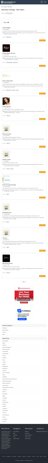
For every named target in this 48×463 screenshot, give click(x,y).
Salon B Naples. (5, 340)
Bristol (41, 456)
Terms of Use (27, 436)
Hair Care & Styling (5, 372)
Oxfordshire (4, 408)
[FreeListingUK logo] (8, 2)
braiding (4, 404)
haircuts (4, 417)
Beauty (3, 343)
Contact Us (27, 433)
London (3, 456)
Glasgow (19, 456)
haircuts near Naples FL (6, 347)
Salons (17, 90)
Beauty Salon (4, 368)
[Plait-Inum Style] (6, 129)
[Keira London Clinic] (6, 75)
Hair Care (13, 90)
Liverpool (33, 456)
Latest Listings (16, 438)
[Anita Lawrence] (6, 101)
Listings (5, 6)
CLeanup (4, 362)
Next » (24, 281)
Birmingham (8, 456)
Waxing (3, 364)
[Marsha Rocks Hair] (6, 258)
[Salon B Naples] (6, 22)
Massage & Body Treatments (7, 387)
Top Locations (16, 431)
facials (3, 374)
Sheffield (28, 456)
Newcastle (24, 456)
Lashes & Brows (5, 385)
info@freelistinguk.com (43, 431)
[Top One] (6, 233)
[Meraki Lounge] (6, 154)
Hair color (4, 412)
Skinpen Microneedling (6, 381)
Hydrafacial (4, 376)
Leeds (37, 456)
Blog (14, 433)
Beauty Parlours (9, 62)
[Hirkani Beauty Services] (6, 48)
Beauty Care (9, 37)
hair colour (4, 357)
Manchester (14, 456)
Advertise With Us (28, 435)
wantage (4, 406)
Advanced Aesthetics (6, 383)
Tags (14, 436)
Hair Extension (5, 410)
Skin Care (4, 391)
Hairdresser (4, 389)
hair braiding (4, 393)
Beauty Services (5, 402)
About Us (27, 431)
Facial (3, 359)
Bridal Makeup (5, 366)
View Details (42, 40)
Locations (15, 435)
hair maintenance (5, 414)
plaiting (3, 395)
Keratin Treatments (6, 349)
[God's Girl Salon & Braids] (6, 179)
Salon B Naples (5, 351)
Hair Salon (4, 345)
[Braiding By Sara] (6, 207)
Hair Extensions (5, 353)
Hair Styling (4, 398)
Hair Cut (4, 355)
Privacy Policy (27, 438)
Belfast (45, 456)
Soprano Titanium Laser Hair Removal (9, 379)
